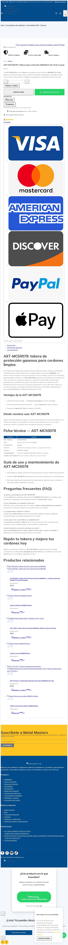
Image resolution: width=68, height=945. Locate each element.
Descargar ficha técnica (14, 115)
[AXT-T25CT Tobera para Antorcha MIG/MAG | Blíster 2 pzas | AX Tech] (25, 618)
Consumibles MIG (32, 25)
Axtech (10, 61)
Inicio (3, 25)
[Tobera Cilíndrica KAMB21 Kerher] (19, 595)
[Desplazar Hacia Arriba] (3, 942)
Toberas (43, 25)
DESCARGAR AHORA (19, 932)
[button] (34, 121)
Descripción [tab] (11, 345)
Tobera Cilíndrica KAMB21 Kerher (21, 605)
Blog (5, 812)
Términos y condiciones (12, 819)
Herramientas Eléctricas (12, 793)
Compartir (10, 104)
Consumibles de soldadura (15, 25)
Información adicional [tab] (14, 348)
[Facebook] (2, 853)
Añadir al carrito (11, 85)
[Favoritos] (8, 571)
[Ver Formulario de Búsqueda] (56, 13)
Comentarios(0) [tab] (12, 350)
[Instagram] (7, 853)
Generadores (8, 786)
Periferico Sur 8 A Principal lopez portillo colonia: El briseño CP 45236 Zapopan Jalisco (34, 836)
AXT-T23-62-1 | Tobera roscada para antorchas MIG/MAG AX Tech (32, 681)
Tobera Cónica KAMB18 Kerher (20, 653)
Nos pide (10, 100)
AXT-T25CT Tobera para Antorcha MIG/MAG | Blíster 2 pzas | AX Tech (33, 628)
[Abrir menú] (2, 13)
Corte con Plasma (10, 782)
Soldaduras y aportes (11, 798)
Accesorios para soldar (12, 800)
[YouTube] (11, 853)
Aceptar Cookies (44, 938)
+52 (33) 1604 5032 (13, 838)
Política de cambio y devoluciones (16, 821)
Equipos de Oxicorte (11, 784)
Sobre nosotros (9, 810)
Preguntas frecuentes (11, 814)
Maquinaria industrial (11, 791)
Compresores (8, 789)
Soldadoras (8, 779)
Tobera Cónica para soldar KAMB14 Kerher (24, 706)
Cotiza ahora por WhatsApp (34, 899)
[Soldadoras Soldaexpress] (13, 13)
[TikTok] (16, 853)
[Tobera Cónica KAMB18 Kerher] (18, 643)
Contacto (7, 817)
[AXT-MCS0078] (37, 45)
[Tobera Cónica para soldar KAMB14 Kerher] (22, 696)
